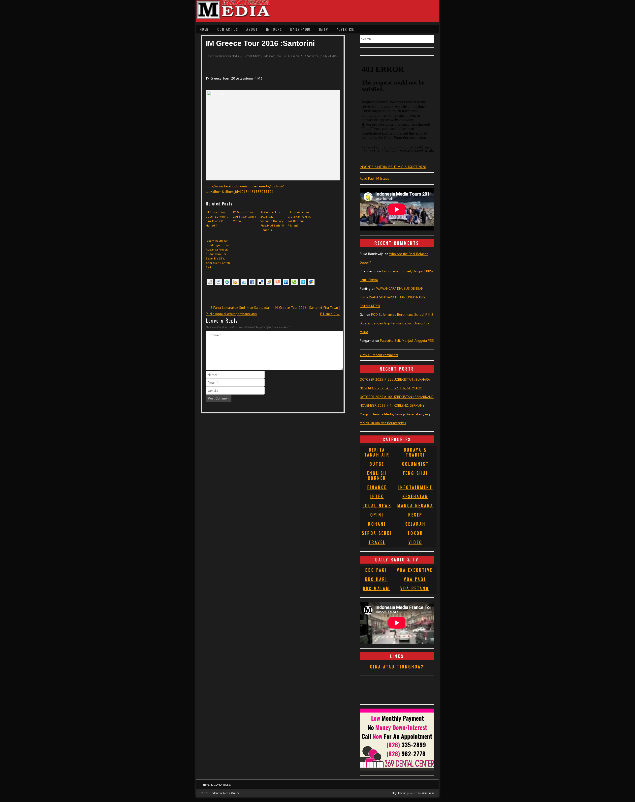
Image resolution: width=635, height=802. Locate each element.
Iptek (377, 496)
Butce (377, 464)
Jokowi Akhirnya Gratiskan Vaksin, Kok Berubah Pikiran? (299, 218)
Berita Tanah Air (377, 452)
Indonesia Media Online (225, 793)
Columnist (415, 464)
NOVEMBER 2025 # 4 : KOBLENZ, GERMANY (392, 405)
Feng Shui (415, 473)
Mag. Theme (399, 793)
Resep (415, 515)
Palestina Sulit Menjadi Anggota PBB (407, 340)
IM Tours (274, 29)
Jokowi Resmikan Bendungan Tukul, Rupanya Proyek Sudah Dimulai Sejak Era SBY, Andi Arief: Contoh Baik (218, 254)
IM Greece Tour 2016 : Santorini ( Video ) (244, 216)
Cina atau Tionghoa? (397, 667)
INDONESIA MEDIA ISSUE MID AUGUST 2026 (393, 167)
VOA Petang (414, 588)
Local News (377, 506)
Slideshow (268, 56)
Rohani (377, 524)
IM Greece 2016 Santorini (302, 56)
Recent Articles (252, 56)
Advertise (345, 29)
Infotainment (415, 487)
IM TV (323, 29)
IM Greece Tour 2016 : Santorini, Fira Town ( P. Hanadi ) (217, 218)
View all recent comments (379, 355)
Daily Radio (300, 29)
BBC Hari (376, 579)
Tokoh (415, 533)
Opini (377, 515)
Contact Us (227, 29)
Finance (377, 487)
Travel (279, 56)
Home (204, 29)
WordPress (428, 793)
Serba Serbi (377, 533)
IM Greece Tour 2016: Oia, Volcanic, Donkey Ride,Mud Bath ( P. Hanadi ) (272, 221)
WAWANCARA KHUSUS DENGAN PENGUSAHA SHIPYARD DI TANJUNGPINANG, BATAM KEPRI (393, 297)
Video (415, 542)
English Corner (377, 475)
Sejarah (415, 524)
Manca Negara (415, 506)
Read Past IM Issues (374, 178)
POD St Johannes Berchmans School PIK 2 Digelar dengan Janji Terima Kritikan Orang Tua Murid (396, 323)
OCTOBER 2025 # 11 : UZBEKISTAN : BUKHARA (395, 379)
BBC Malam (376, 588)
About (251, 29)
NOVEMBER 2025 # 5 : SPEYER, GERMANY (391, 388)
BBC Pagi (376, 570)
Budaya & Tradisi (415, 452)
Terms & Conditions (216, 784)
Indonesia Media (229, 56)
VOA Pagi (415, 579)
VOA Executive (415, 570)
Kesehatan (415, 496)
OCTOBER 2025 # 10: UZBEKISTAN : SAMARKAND (397, 397)
